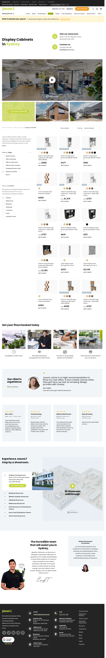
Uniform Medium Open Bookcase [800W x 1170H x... (91, 229)
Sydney (8, 198)
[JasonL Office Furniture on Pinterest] (23, 633)
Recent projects (7, 5)
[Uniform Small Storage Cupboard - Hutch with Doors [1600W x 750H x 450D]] (69, 179)
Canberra (9, 210)
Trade (34, 2)
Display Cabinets (30, 128)
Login (80, 641)
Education (41, 2)
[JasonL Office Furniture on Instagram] (18, 633)
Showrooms (33, 5)
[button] (93, 9)
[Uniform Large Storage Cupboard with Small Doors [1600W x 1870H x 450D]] (47, 251)
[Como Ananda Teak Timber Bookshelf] (47, 179)
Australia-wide (11, 216)
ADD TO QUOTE (42, 165)
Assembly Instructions (83, 622)
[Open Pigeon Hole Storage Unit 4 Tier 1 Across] (69, 251)
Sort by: (80, 128)
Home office (25, 2)
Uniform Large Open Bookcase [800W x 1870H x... (69, 158)
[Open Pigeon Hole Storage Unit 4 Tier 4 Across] (92, 251)
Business (16, 2)
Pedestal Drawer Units (13, 168)
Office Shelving (11, 159)
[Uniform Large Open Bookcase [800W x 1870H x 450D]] (69, 143)
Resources (42, 5)
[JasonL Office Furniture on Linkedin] (13, 633)
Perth (7, 213)
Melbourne (9, 201)
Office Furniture (7, 128)
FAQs (80, 638)
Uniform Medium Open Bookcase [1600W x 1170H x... (69, 229)
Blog (80, 635)
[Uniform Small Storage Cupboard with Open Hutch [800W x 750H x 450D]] (47, 143)
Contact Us (82, 629)
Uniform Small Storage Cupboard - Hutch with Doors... (68, 193)
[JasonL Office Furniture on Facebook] (9, 633)
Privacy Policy (83, 611)
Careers (81, 644)
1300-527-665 (60, 9)
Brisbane (9, 204)
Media (81, 632)
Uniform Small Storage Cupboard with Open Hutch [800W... (45, 158)
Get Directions (17, 486)
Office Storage (18, 128)
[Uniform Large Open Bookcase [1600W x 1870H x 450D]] (92, 143)
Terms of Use (83, 618)
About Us (82, 626)
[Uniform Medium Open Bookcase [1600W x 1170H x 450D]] (69, 215)
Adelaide (9, 207)
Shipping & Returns (82, 614)
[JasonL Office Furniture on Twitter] (4, 633)
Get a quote (82, 9)
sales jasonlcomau (67, 50)
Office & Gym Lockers (13, 165)
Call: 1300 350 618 (14, 482)
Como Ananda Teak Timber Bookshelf (45, 193)
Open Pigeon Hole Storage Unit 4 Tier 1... (68, 264)
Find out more (65, 19)
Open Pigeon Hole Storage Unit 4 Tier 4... (90, 264)
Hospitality (51, 2)
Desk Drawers (10, 156)
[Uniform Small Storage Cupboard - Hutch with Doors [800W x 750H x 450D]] (92, 179)
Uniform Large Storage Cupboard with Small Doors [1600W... (46, 265)
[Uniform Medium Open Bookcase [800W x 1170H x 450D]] (92, 215)
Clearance (24, 5)
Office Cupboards (12, 162)
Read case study (12, 387)
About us (17, 5)
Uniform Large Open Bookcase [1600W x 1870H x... (91, 158)
